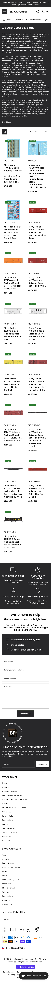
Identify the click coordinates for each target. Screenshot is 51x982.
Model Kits (6, 884)
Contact (5, 803)
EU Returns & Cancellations (14, 808)
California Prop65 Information (15, 799)
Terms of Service (9, 832)
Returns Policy (8, 820)
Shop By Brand (8, 888)
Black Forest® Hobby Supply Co (24, 959)
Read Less (6, 122)
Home (8, 20)
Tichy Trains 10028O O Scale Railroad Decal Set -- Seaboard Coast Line (13, 514)
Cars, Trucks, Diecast (11, 867)
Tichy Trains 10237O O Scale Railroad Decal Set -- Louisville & (37, 255)
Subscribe (42, 764)
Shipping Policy (8, 828)
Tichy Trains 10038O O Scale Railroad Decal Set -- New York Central (38, 464)
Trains (4, 855)
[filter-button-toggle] (4, 131)
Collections (20, 20)
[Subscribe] (46, 919)
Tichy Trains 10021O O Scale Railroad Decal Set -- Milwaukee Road (37, 205)
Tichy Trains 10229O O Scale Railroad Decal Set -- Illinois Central (13, 357)
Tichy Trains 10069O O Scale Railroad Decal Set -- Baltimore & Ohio (13, 306)
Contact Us (7, 904)
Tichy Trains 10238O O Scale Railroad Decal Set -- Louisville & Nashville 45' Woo (13, 465)
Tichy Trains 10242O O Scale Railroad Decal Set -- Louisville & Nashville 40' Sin (13, 409)
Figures (5, 871)
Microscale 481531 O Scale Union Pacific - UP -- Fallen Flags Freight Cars (13, 205)
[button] (4, 11)
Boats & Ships (8, 863)
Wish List (6, 841)
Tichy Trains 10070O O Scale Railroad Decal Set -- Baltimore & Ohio (38, 306)
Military (5, 875)
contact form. (13, 603)
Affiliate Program (9, 791)
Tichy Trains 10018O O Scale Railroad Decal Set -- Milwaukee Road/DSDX (12, 257)
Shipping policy (14, 974)
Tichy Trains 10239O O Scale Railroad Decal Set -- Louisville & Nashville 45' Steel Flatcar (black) (38, 410)
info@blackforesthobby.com (25, 639)
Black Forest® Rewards (12, 795)
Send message (25, 713)
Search (5, 824)
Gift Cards (6, 812)
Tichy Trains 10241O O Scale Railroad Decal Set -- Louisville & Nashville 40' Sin (38, 358)
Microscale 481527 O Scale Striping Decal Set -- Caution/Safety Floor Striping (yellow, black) (13, 145)
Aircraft (5, 859)
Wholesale (6, 836)
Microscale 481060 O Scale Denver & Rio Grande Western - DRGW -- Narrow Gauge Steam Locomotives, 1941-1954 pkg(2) (37, 147)
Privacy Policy (8, 816)
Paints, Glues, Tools (10, 879)
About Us (6, 787)
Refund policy (9, 972)
